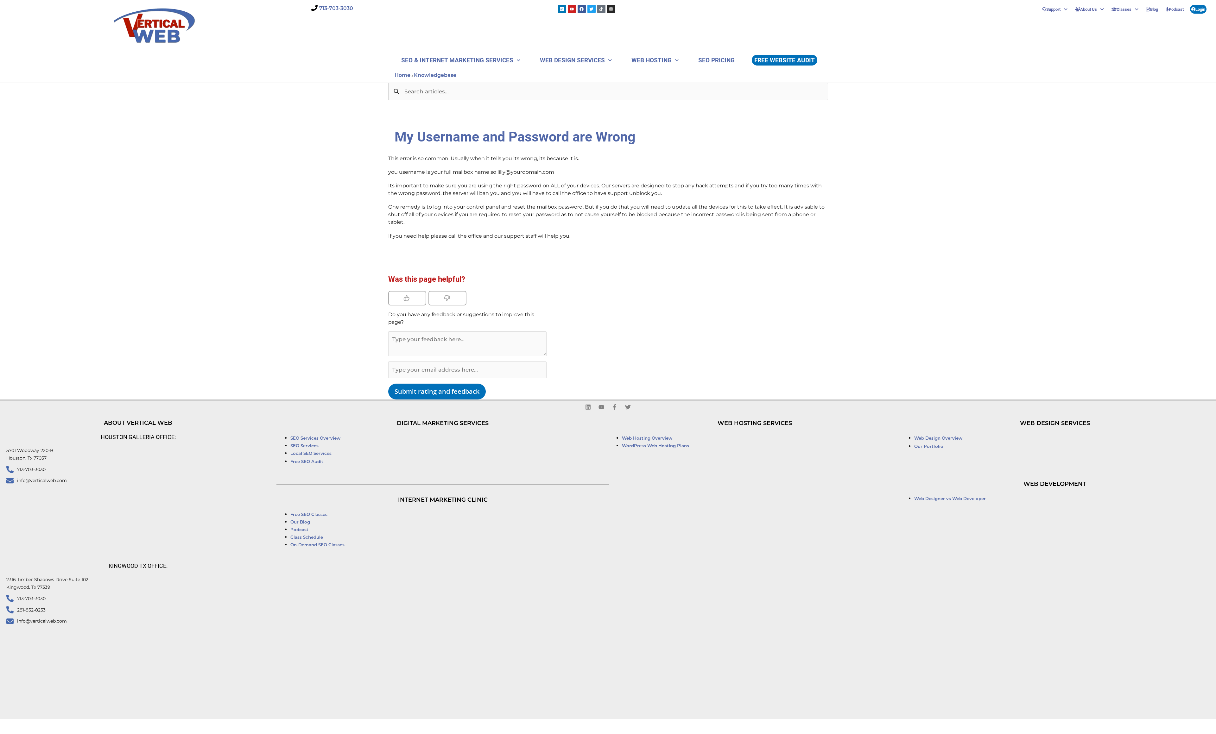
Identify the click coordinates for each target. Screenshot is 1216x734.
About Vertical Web (138, 423)
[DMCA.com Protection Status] (692, 726)
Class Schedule (306, 538)
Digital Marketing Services (443, 424)
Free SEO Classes (308, 515)
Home (402, 75)
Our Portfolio (928, 447)
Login (1200, 9)
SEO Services (305, 446)
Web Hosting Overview (647, 438)
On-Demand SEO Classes (317, 545)
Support (1053, 9)
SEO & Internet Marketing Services (457, 60)
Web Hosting (651, 60)
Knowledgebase (435, 75)
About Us (1088, 9)
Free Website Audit (784, 60)
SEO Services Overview (315, 438)
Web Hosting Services (755, 424)
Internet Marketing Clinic (443, 500)
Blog (1154, 9)
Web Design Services (572, 60)
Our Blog (300, 522)
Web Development (1054, 484)
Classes (1124, 9)
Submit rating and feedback (437, 391)
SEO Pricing (716, 60)
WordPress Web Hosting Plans (655, 446)
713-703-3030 (336, 8)
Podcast (1176, 9)
